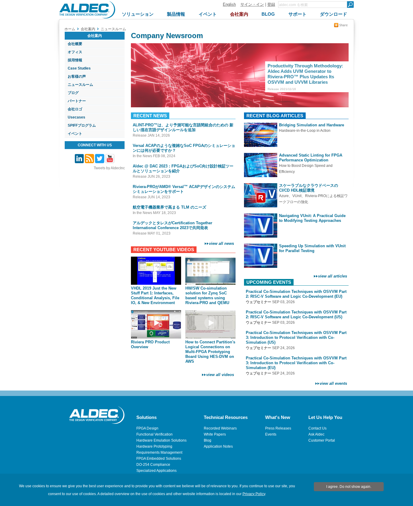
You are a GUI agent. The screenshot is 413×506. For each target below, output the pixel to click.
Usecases (76, 117)
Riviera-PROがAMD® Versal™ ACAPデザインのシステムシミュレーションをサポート (184, 189)
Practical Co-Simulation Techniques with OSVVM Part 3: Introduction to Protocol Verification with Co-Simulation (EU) (296, 363)
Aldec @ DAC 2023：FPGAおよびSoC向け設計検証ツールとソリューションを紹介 (183, 168)
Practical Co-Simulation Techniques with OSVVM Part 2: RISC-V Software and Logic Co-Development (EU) (296, 294)
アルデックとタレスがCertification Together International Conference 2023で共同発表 (172, 225)
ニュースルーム (80, 85)
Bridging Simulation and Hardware (311, 125)
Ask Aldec (316, 434)
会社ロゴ (75, 109)
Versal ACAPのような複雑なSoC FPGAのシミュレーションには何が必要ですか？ (184, 148)
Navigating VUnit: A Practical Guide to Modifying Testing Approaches (312, 218)
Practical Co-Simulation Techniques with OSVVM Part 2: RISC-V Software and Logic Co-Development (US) (296, 314)
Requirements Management (159, 452)
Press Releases (278, 428)
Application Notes (218, 446)
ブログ (73, 93)
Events (270, 434)
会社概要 (75, 44)
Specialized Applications (156, 471)
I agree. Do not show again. (348, 487)
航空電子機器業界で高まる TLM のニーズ (169, 207)
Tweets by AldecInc (109, 168)
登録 (271, 4)
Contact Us (317, 428)
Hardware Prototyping (154, 446)
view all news (221, 243)
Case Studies (79, 68)
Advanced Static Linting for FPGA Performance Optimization (310, 157)
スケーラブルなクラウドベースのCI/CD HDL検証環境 (308, 188)
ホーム (69, 29)
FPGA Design (147, 428)
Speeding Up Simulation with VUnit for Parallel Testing (312, 248)
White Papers (215, 434)
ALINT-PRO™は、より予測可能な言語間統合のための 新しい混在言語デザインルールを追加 (183, 127)
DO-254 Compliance (153, 464)
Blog (207, 440)
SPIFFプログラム (82, 125)
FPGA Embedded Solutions (158, 458)
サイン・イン (252, 4)
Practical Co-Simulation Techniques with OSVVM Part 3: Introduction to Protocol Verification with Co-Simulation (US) (296, 337)
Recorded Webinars (220, 428)
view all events (333, 383)
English (229, 4)
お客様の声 (77, 76)
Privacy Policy (253, 494)
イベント (75, 133)
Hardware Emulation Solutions (161, 440)
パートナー (77, 101)
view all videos (220, 374)
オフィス (75, 52)
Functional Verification (154, 434)
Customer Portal (321, 440)
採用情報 (75, 60)
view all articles (332, 276)
